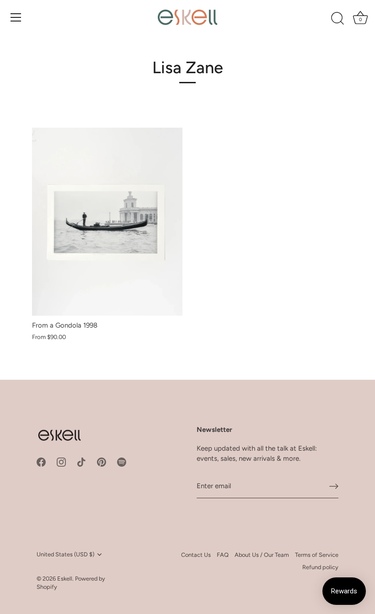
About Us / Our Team (262, 554)
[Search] (337, 19)
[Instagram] (61, 462)
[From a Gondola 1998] (107, 222)
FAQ (223, 554)
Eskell (64, 578)
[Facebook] (41, 462)
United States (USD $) (65, 554)
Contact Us (196, 554)
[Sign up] (333, 486)
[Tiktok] (81, 462)
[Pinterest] (101, 462)
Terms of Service (316, 554)
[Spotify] (121, 462)
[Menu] (16, 17)
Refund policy (320, 567)
